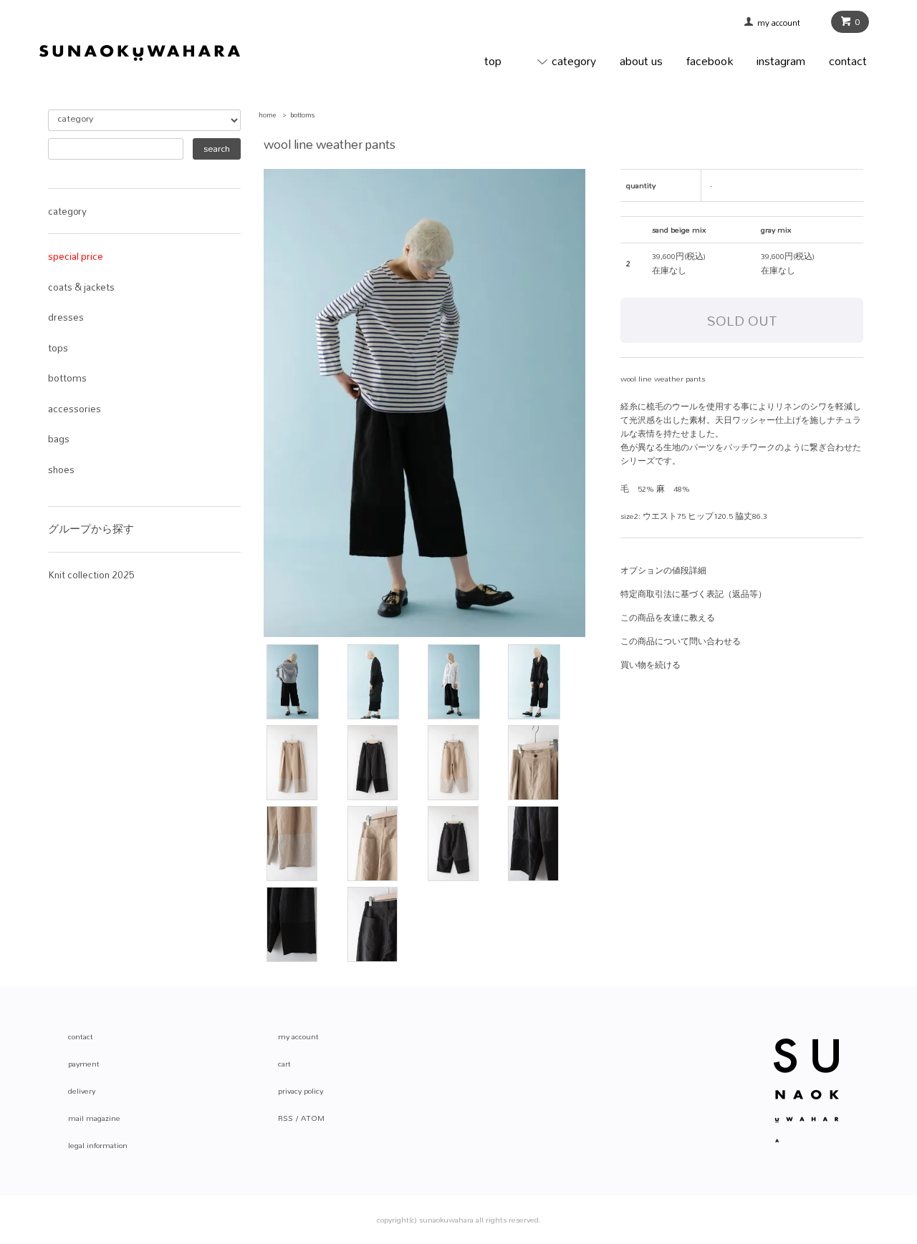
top (492, 60)
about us (641, 60)
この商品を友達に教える (667, 618)
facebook (709, 60)
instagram (781, 60)
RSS (285, 1118)
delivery (81, 1091)
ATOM (313, 1118)
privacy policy (300, 1091)
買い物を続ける (650, 665)
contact (848, 60)
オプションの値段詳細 (663, 570)
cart (284, 1064)
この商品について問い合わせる (680, 641)
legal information (98, 1145)
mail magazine (94, 1118)
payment (84, 1064)
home (268, 115)
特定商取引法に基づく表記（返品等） (693, 594)
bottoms (303, 115)
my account (783, 23)
